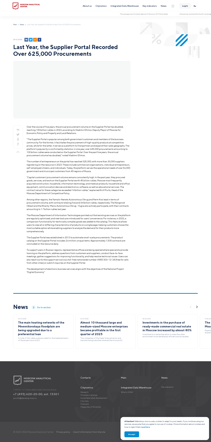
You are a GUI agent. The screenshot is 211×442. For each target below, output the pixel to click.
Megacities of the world (90, 407)
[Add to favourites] (173, 6)
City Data (84, 401)
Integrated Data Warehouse (125, 6)
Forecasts (84, 404)
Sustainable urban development (93, 398)
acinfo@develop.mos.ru (25, 398)
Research (84, 392)
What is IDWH (127, 392)
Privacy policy (63, 432)
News (163, 6)
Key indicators (149, 6)
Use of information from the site (89, 432)
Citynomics (101, 6)
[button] (197, 307)
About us (87, 6)
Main (15, 24)
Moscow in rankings (88, 395)
